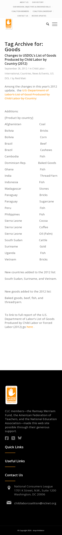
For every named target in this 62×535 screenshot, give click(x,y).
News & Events (40, 73)
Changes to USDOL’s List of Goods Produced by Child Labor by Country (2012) (30, 59)
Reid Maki (20, 78)
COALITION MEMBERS (20, 11)
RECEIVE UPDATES (39, 16)
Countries (25, 73)
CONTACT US (22, 16)
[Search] (46, 24)
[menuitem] (24, 2)
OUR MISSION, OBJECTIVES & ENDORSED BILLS (32, 7)
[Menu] (53, 24)
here (30, 327)
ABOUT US (24, 2)
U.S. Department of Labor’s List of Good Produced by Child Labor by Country (27, 94)
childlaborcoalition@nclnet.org (35, 503)
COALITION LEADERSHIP (42, 11)
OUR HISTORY (37, 2)
